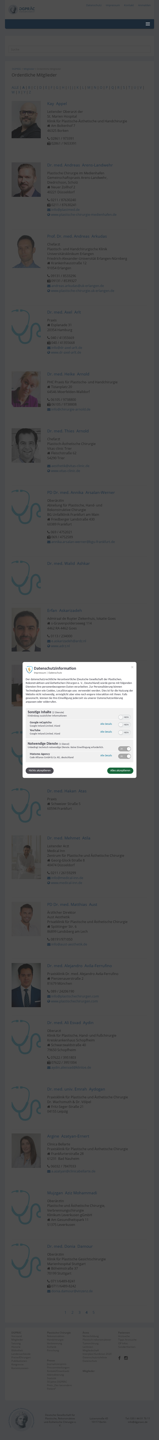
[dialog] (79, 720)
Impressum (40, 673)
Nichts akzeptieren (40, 770)
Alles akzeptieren (120, 770)
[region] (79, 735)
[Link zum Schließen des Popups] (132, 667)
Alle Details (106, 724)
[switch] (124, 716)
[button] (121, 717)
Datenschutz (55, 673)
